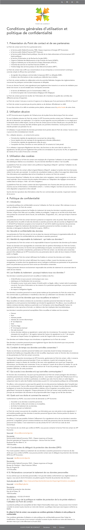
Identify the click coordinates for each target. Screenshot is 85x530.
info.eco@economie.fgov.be (23, 433)
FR (67, 2)
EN (77, 2)
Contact (61, 527)
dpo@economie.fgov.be (22, 458)
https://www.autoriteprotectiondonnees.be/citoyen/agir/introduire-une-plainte (49, 481)
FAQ (54, 527)
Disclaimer (46, 527)
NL (62, 2)
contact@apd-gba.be (21, 484)
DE (72, 2)
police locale (61, 107)
